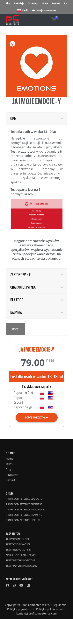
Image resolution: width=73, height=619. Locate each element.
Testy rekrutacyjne (18, 549)
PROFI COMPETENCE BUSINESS (24, 504)
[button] (44, 10)
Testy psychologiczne (20, 560)
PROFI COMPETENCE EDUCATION (25, 498)
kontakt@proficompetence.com (36, 613)
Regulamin (12, 474)
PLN (65, 3)
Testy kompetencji (18, 539)
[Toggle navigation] (65, 18)
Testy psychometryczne (21, 565)
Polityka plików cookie (50, 609)
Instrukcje (19, 3)
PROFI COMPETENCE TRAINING (24, 514)
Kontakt (56, 3)
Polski (25, 10)
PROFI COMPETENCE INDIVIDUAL (25, 509)
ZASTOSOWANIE (20, 274)
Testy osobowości (18, 544)
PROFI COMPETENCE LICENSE (23, 520)
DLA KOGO (17, 299)
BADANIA (16, 312)
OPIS (13, 118)
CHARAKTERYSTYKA (23, 287)
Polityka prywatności (20, 609)
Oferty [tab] (15, 329)
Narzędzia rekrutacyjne (21, 555)
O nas (45, 3)
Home (9, 458)
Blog (8, 3)
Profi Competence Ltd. (35, 605)
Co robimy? (33, 3)
